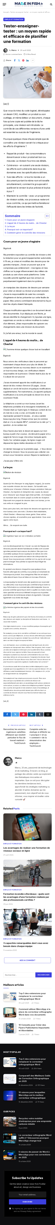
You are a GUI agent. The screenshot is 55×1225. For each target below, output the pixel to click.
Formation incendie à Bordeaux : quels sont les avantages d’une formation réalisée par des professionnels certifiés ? (26, 897)
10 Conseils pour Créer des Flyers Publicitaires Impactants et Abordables (34, 1028)
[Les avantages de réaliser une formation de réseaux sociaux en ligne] (27, 826)
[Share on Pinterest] (23, 60)
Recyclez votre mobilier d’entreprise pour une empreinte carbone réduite (35, 1121)
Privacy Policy (26, 1211)
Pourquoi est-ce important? (20, 229)
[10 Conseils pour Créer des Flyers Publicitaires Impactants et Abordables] (9, 1028)
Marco (14, 50)
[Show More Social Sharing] (33, 60)
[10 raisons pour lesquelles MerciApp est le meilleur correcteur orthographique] (9, 1096)
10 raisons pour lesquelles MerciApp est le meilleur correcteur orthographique (32, 1095)
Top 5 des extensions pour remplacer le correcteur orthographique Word (32, 996)
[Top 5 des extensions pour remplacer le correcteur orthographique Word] (9, 997)
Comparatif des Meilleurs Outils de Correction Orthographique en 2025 (34, 1078)
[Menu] (4, 4)
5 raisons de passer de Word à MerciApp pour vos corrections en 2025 (34, 1155)
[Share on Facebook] (15, 60)
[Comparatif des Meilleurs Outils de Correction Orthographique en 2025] (9, 1079)
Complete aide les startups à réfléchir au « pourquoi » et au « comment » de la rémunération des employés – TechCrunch (40, 737)
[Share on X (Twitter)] (19, 60)
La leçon (11, 226)
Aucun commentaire (14, 54)
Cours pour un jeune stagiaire (21, 220)
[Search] (51, 4)
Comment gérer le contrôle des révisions (26, 233)
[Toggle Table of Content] (46, 216)
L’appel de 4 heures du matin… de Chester (27, 223)
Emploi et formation (14, 19)
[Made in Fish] (29, 4)
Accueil (6, 12)
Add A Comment (27, 960)
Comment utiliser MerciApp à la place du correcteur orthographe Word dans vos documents (35, 1012)
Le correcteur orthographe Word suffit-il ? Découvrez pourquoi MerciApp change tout (35, 1138)
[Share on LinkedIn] (27, 60)
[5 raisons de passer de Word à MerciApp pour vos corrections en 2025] (9, 1155)
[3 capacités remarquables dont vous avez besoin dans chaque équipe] (27, 922)
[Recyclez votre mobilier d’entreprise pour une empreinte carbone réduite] (9, 1122)
